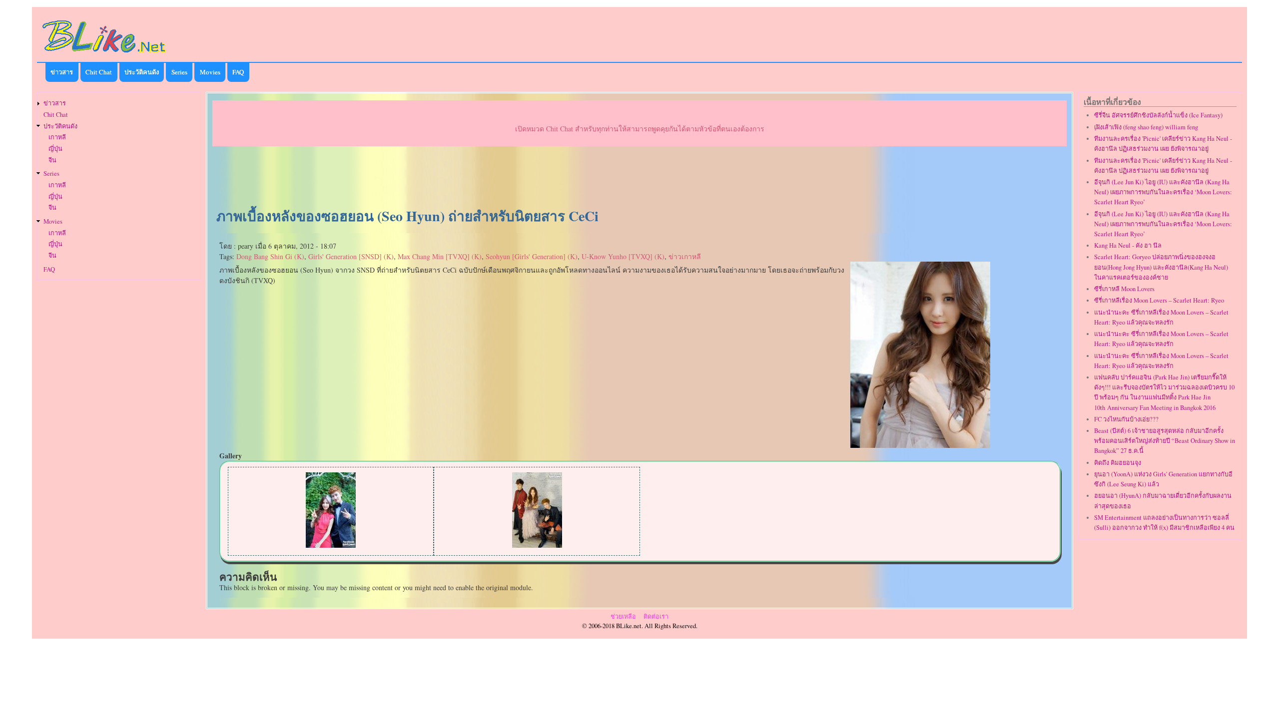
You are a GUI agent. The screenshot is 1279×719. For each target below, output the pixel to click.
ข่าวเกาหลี (684, 256)
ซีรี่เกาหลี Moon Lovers (1124, 289)
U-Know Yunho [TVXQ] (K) (623, 256)
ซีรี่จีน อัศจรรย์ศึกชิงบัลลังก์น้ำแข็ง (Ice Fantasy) (1158, 115)
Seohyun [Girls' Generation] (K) (532, 256)
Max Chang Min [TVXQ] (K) (440, 256)
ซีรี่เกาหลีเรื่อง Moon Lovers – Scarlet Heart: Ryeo (1159, 300)
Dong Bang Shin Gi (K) (270, 256)
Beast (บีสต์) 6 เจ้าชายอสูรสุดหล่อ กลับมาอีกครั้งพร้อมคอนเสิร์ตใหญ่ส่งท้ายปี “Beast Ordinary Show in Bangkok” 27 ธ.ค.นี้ (1164, 440)
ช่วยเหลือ (623, 616)
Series (179, 71)
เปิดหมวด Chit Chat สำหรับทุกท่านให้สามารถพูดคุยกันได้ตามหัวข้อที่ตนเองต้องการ (639, 128)
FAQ (238, 71)
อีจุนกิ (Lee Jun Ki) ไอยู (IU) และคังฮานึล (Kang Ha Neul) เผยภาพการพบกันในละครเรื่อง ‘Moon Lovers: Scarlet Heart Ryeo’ (1163, 192)
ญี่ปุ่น (55, 148)
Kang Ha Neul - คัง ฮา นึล (1128, 245)
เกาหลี (57, 137)
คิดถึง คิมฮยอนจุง (1117, 462)
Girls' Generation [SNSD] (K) (351, 256)
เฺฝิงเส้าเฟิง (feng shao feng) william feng (1146, 127)
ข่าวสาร (61, 71)
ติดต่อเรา (655, 616)
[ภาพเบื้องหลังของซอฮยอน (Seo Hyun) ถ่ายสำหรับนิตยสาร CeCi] (920, 445)
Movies (210, 71)
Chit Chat (98, 71)
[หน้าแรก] (104, 54)
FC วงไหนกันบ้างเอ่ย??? (1126, 419)
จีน (52, 160)
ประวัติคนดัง (141, 71)
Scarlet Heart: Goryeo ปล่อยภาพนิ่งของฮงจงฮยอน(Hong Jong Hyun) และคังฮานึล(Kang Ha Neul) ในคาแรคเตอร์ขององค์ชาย (1161, 267)
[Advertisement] (639, 178)
